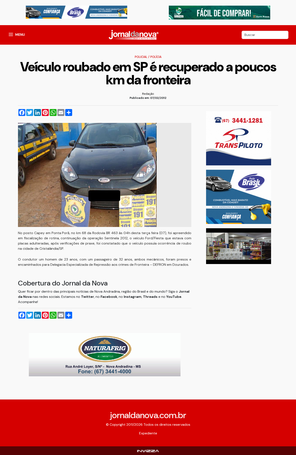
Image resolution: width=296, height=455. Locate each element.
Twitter (87, 296)
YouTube (173, 296)
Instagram (132, 296)
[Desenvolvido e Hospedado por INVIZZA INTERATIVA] (148, 450)
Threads (150, 296)
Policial (141, 57)
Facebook (109, 296)
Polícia (155, 57)
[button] (11, 35)
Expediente (148, 433)
